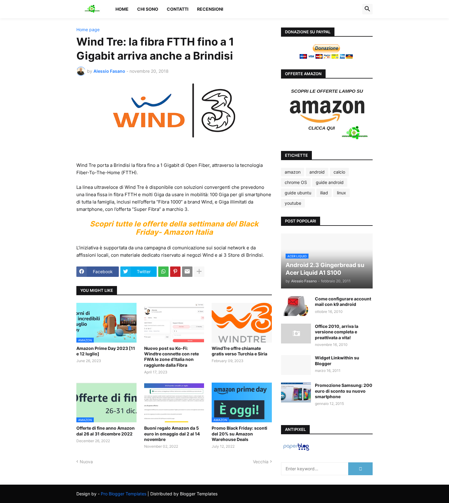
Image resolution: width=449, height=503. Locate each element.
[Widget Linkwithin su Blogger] (296, 365)
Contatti (177, 9)
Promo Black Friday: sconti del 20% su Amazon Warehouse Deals (239, 433)
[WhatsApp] (163, 271)
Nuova (86, 461)
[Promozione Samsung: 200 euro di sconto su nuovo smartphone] (296, 392)
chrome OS (296, 182)
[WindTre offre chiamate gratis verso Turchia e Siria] (242, 323)
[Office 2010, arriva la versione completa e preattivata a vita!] (296, 333)
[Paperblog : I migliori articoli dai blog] (296, 450)
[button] (367, 9)
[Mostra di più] (199, 271)
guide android (330, 182)
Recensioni (210, 9)
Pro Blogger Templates (123, 493)
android (317, 171)
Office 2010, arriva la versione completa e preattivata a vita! (336, 332)
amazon (293, 171)
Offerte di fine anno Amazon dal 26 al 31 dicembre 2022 (105, 430)
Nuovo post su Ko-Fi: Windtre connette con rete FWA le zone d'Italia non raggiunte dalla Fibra (171, 357)
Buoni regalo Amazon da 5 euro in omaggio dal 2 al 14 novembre (172, 433)
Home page (88, 30)
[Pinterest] (175, 271)
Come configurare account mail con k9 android (343, 301)
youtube (293, 203)
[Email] (187, 271)
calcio (339, 171)
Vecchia (260, 461)
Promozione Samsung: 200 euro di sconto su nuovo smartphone (343, 391)
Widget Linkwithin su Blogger (337, 360)
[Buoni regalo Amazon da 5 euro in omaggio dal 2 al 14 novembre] (174, 402)
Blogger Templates (198, 493)
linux (341, 192)
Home (122, 9)
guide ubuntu (298, 192)
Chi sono (147, 9)
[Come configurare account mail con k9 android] (296, 306)
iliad (324, 192)
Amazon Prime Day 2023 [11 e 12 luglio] (105, 351)
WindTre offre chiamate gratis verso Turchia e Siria (239, 351)
